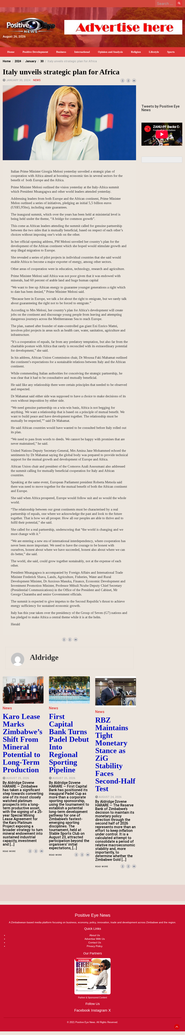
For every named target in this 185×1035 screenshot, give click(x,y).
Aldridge (44, 657)
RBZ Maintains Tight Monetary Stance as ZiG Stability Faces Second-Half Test (115, 754)
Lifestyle (154, 51)
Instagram (99, 1010)
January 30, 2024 (18, 80)
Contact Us (94, 942)
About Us (94, 935)
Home (10, 51)
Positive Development (35, 51)
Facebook (82, 1010)
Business (61, 51)
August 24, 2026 (110, 797)
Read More (9, 851)
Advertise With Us (95, 938)
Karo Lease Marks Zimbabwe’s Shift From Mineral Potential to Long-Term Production (22, 743)
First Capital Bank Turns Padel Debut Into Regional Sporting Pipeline (69, 743)
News (37, 80)
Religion (136, 51)
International (82, 51)
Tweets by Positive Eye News (160, 108)
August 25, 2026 (17, 778)
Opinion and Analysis (110, 51)
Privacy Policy (94, 946)
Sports (171, 51)
